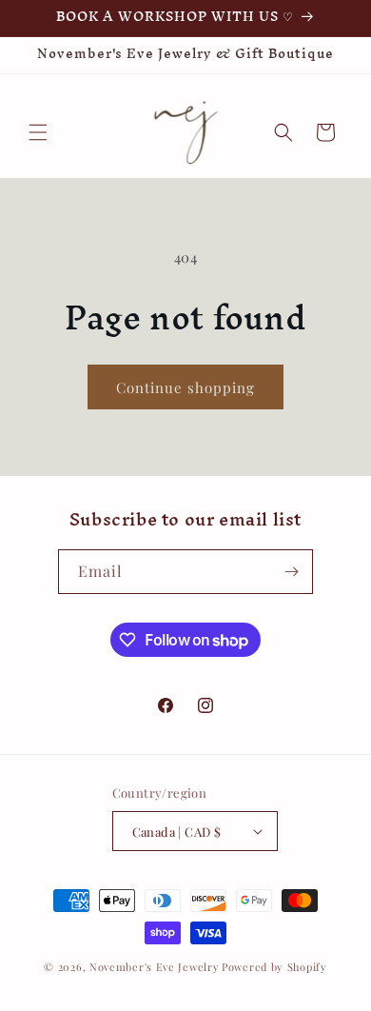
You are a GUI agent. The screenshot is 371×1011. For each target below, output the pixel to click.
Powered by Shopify (274, 967)
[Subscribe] (291, 571)
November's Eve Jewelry (154, 967)
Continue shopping (185, 387)
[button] (38, 132)
